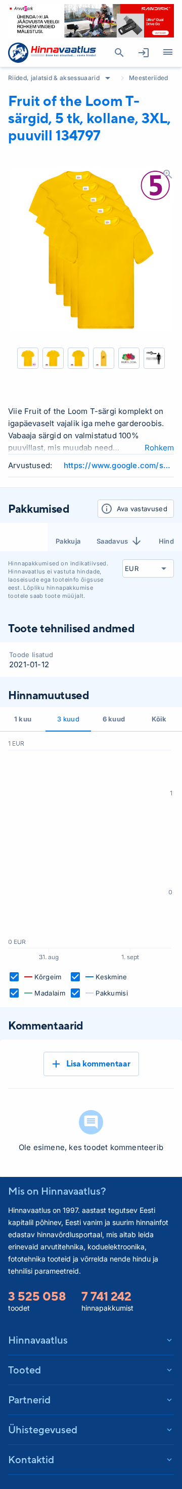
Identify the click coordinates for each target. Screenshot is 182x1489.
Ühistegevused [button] (42, 1429)
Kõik (159, 719)
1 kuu (23, 719)
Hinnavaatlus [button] (38, 1340)
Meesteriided (148, 78)
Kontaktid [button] (31, 1459)
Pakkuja (68, 541)
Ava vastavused (142, 509)
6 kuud (114, 719)
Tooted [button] (24, 1370)
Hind (166, 541)
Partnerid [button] (29, 1399)
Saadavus (112, 541)
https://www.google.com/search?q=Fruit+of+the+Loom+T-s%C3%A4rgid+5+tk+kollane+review (119, 465)
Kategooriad (168, 53)
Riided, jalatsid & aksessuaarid (54, 78)
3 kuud (68, 719)
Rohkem (159, 447)
